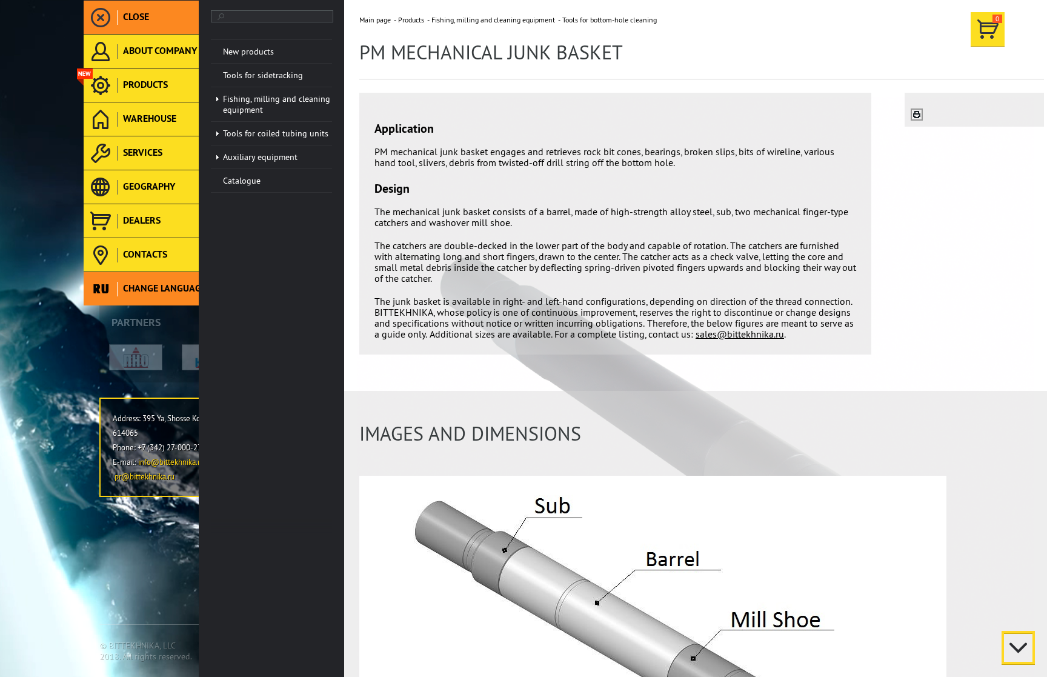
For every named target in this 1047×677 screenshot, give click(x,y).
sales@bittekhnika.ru (740, 334)
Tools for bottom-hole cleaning (609, 19)
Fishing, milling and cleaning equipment (493, 19)
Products (411, 19)
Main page (375, 19)
